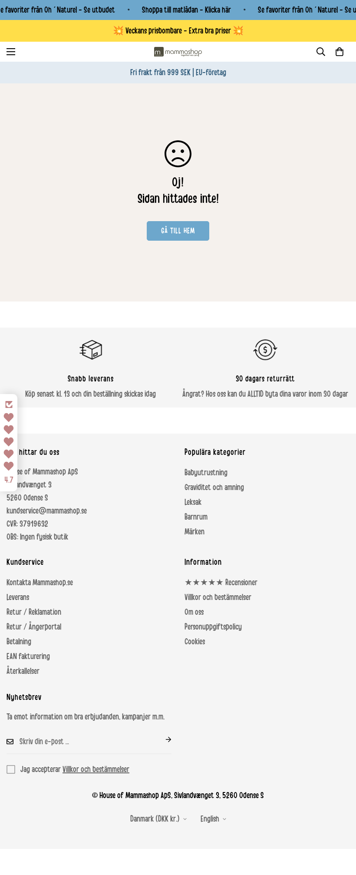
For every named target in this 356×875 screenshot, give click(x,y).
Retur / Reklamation (34, 612)
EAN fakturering (28, 656)
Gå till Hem (178, 231)
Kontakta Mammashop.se (40, 582)
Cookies (195, 641)
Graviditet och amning (214, 487)
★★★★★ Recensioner (221, 582)
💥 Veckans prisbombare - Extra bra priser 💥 (178, 31)
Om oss (194, 612)
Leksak (193, 502)
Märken (194, 531)
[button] (339, 52)
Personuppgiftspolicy (213, 627)
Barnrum (196, 517)
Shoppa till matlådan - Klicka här (186, 10)
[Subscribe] (161, 739)
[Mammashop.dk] (178, 52)
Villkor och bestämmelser (218, 597)
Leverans (18, 597)
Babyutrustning (206, 472)
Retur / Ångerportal (34, 627)
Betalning (19, 641)
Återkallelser (23, 671)
